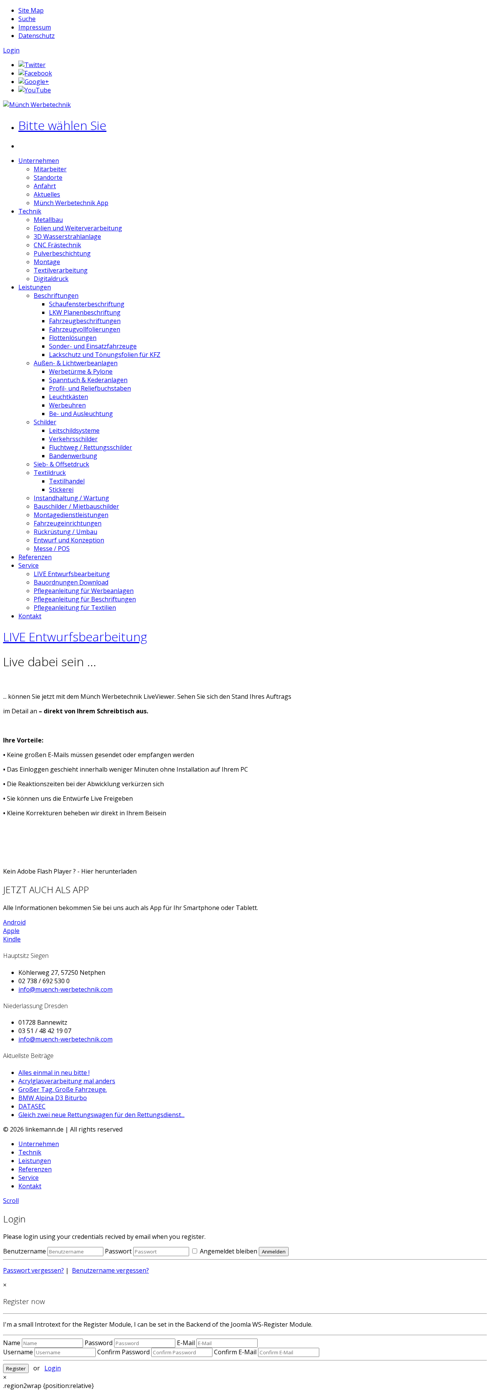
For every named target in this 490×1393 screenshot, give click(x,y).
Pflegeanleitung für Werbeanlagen (84, 590)
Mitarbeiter (50, 169)
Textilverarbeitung (61, 270)
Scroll (11, 1200)
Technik (29, 211)
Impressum (34, 27)
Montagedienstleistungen (71, 515)
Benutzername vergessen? (110, 1270)
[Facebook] (35, 73)
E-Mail (186, 1343)
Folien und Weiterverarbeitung (78, 228)
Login (11, 50)
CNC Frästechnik (57, 245)
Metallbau (48, 219)
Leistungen (34, 287)
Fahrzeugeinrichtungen (67, 523)
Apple (11, 930)
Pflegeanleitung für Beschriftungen (85, 599)
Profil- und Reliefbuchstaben (90, 388)
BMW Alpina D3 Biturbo (52, 1098)
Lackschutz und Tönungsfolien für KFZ (104, 354)
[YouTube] (34, 90)
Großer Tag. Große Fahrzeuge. (62, 1089)
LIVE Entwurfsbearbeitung (72, 574)
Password (99, 1343)
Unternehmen (38, 160)
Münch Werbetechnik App (71, 203)
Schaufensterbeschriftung (86, 304)
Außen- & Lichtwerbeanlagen (76, 363)
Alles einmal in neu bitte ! (54, 1072)
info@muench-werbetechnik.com (65, 989)
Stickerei (61, 489)
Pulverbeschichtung (62, 253)
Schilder (45, 422)
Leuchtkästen (68, 397)
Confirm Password (123, 1352)
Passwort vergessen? (33, 1270)
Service (28, 565)
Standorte (48, 177)
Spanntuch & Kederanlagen (88, 380)
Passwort (118, 1251)
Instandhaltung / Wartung (71, 498)
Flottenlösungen (72, 337)
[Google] (33, 81)
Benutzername (24, 1251)
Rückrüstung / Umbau (65, 531)
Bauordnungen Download (71, 582)
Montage (47, 262)
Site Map (31, 10)
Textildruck (50, 472)
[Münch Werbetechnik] (37, 104)
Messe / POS (52, 548)
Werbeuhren (67, 405)
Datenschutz (36, 35)
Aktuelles (47, 194)
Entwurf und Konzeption (69, 540)
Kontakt (29, 616)
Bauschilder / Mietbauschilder (76, 506)
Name (11, 1343)
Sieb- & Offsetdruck (61, 464)
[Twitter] (32, 65)
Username (18, 1352)
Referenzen (35, 557)
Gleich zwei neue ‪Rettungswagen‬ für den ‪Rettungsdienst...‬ (101, 1114)
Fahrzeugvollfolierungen (84, 329)
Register (16, 1368)
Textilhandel (67, 481)
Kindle (12, 939)
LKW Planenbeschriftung (85, 312)
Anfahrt (45, 186)
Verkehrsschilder (73, 439)
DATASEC (32, 1106)
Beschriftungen (56, 295)
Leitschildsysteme (74, 430)
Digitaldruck (51, 278)
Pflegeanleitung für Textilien (75, 607)
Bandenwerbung (73, 456)
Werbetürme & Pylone (81, 371)
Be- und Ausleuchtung (81, 413)
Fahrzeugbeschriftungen (85, 321)
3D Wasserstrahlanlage (67, 236)
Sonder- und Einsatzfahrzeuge (93, 346)
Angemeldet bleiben (227, 1251)
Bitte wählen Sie (62, 125)
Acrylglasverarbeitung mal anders (66, 1081)
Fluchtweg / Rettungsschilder (90, 447)
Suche (27, 19)
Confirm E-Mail (235, 1352)
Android (14, 922)
